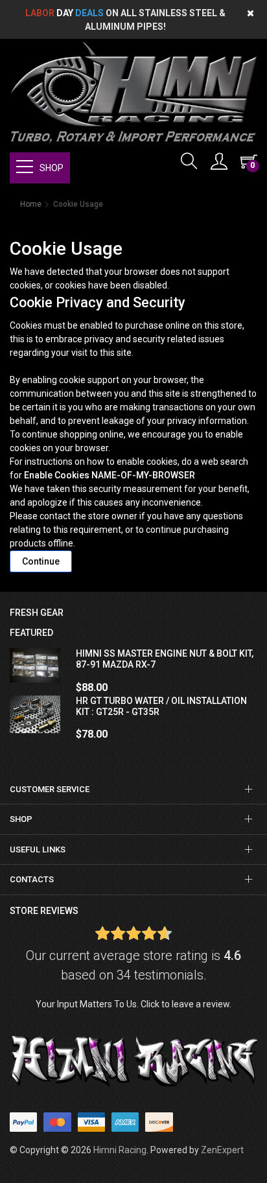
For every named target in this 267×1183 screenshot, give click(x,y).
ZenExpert (222, 1150)
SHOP (52, 168)
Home (30, 204)
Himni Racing (119, 1150)
